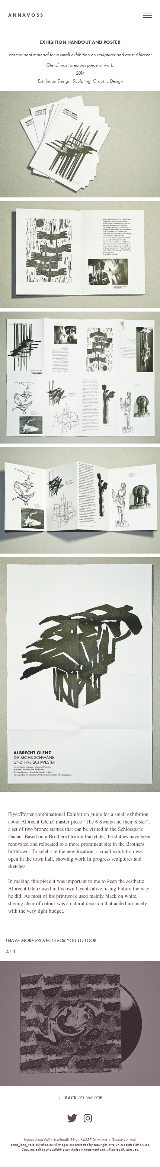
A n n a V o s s (25, 15)
